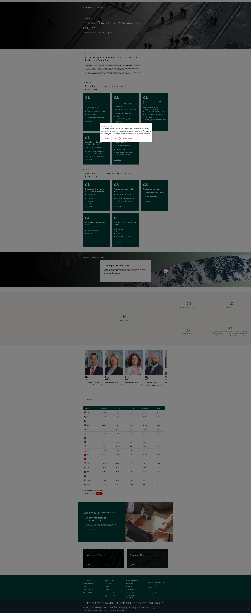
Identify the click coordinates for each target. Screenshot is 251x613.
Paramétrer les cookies (127, 138)
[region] (126, 132)
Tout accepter (106, 138)
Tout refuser (115, 138)
